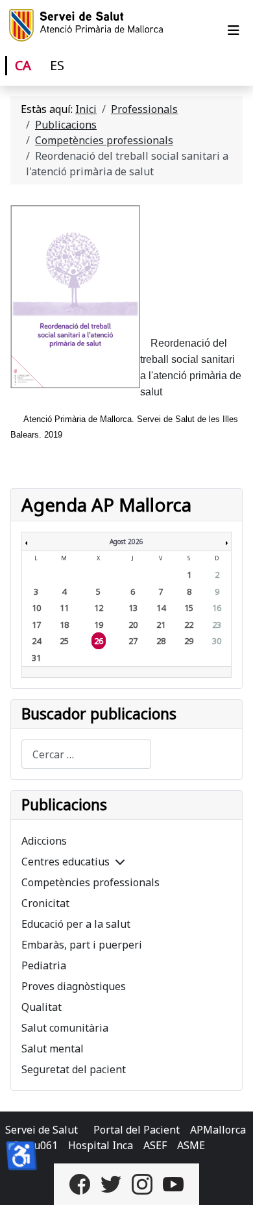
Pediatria (43, 965)
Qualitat (41, 1007)
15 (188, 608)
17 (36, 624)
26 (98, 641)
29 (188, 641)
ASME (191, 1145)
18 (64, 624)
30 (216, 641)
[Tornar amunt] (230, 1181)
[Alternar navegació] (233, 30)
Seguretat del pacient (73, 1069)
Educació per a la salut (75, 924)
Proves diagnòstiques (73, 986)
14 (160, 608)
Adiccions (44, 841)
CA (23, 65)
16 (216, 608)
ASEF (155, 1145)
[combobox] (86, 754)
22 (188, 624)
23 (216, 624)
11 (64, 608)
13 (133, 608)
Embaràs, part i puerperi (81, 945)
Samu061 (35, 1145)
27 (133, 641)
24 (36, 641)
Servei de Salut (41, 1130)
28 (160, 641)
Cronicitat (45, 903)
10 (36, 608)
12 (98, 608)
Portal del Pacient (136, 1130)
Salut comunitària (64, 1028)
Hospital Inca (100, 1145)
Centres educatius (65, 861)
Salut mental (52, 1048)
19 (98, 624)
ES (57, 65)
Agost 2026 (126, 541)
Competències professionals (90, 882)
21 (160, 624)
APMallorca (218, 1130)
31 (36, 658)
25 (64, 641)
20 (133, 624)
